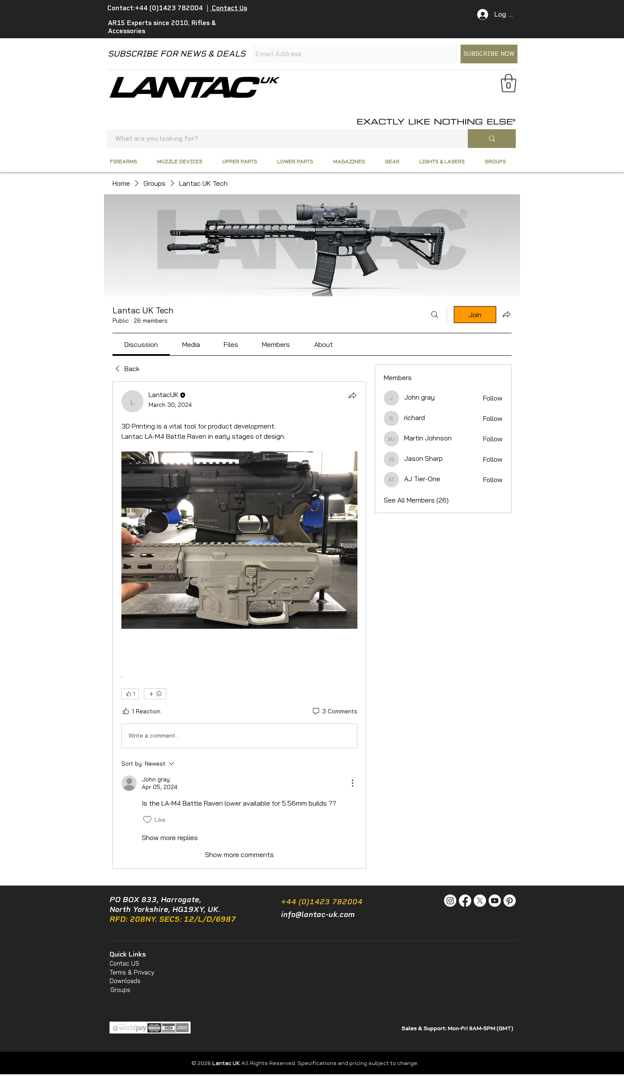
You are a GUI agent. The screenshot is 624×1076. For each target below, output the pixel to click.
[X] (480, 900)
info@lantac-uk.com (318, 914)
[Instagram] (450, 900)
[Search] (435, 314)
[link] (141, 344)
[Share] (352, 395)
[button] (508, 83)
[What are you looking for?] (492, 138)
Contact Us (228, 8)
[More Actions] (352, 783)
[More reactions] (155, 693)
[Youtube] (495, 900)
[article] (239, 625)
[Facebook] (465, 900)
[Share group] (506, 314)
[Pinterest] (509, 900)
